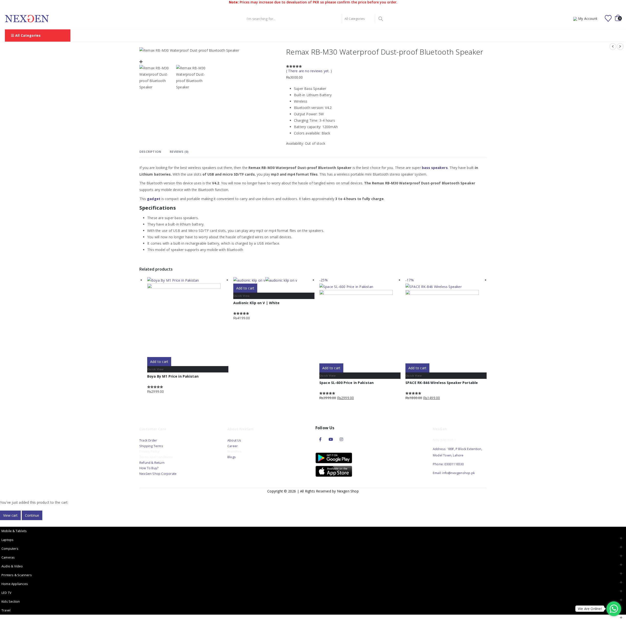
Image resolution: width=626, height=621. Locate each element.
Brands (318, 35)
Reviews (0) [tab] (179, 151)
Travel (6, 610)
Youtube (330, 439)
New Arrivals (295, 35)
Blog (398, 35)
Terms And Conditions (156, 457)
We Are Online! (590, 608)
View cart (10, 515)
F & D (246, 35)
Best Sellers (268, 35)
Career (232, 446)
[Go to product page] (187, 317)
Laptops (7, 540)
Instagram (341, 439)
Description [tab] (150, 151)
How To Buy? (148, 468)
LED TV (6, 593)
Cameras (8, 557)
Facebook (320, 439)
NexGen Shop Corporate (158, 474)
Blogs (231, 457)
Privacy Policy (149, 451)
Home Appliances (14, 584)
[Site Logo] (27, 18)
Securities (340, 35)
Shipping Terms (151, 446)
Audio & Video (12, 566)
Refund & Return (152, 463)
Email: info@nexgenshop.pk (454, 473)
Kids (383, 35)
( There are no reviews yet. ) (309, 71)
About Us (234, 440)
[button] (3, 523)
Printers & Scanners (16, 575)
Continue (32, 515)
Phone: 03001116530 (448, 464)
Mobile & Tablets (14, 531)
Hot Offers (364, 35)
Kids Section (10, 601)
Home (229, 35)
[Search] (380, 18)
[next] (620, 46)
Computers (9, 549)
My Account (587, 18)
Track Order (148, 440)
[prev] (612, 46)
